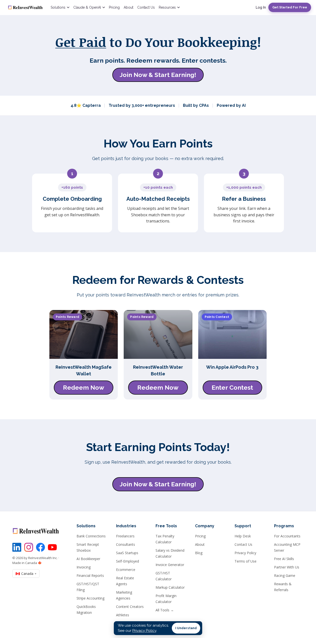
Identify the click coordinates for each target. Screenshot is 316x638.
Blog (198, 552)
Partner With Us (286, 567)
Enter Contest (232, 387)
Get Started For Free (289, 7)
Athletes (122, 615)
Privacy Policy (245, 552)
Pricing (114, 7)
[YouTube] (52, 547)
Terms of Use (246, 561)
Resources (167, 7)
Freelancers (125, 536)
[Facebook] (40, 547)
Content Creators (130, 606)
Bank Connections (91, 536)
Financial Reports (90, 575)
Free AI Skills (284, 558)
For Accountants (287, 536)
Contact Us (146, 7)
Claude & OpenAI (87, 7)
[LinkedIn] (16, 547)
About (128, 7)
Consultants (125, 544)
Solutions (58, 7)
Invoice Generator (170, 564)
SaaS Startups (127, 552)
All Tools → (165, 610)
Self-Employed (127, 561)
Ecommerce (125, 569)
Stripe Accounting (90, 598)
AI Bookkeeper (88, 558)
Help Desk (243, 536)
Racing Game (284, 575)
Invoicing (84, 567)
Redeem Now (83, 387)
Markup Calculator (170, 587)
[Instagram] (28, 547)
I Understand (186, 628)
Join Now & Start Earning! (158, 74)
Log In (261, 7)
